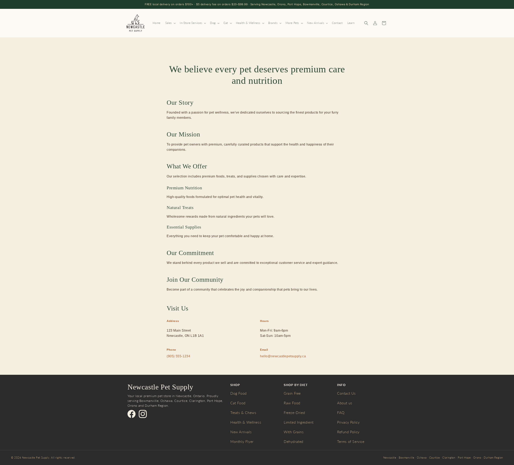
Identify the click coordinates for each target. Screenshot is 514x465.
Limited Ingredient (299, 422)
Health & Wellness (245, 422)
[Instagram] (143, 414)
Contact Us (346, 393)
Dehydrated (293, 441)
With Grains (294, 432)
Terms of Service (350, 441)
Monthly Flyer (242, 441)
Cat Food (238, 403)
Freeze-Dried (294, 412)
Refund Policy (348, 432)
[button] (170, 23)
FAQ (341, 412)
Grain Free (292, 393)
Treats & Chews (243, 412)
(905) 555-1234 (178, 356)
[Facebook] (131, 414)
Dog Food (238, 393)
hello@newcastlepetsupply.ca (283, 356)
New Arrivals (241, 432)
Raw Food (292, 403)
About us (344, 403)
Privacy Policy (348, 422)
